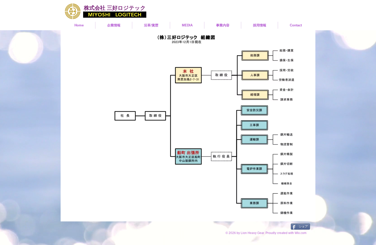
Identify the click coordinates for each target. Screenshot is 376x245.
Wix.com (300, 233)
